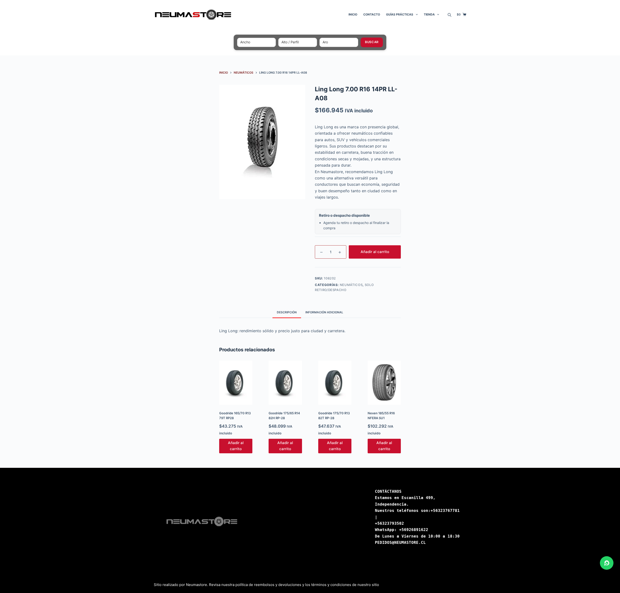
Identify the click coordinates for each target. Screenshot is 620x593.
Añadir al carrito (375, 251)
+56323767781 (445, 510)
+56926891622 (413, 529)
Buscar (371, 42)
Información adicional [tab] (324, 312)
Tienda (429, 14)
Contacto (371, 14)
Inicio (353, 14)
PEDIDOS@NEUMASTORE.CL (400, 542)
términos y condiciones (331, 584)
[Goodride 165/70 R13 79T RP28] (235, 383)
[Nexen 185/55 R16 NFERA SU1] (384, 383)
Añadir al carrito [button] (236, 445)
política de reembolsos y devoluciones (268, 584)
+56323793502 (389, 523)
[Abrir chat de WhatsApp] (606, 563)
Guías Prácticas (399, 14)
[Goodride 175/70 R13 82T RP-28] (334, 383)
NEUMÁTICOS (351, 285)
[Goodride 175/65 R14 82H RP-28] (285, 383)
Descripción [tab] (287, 312)
